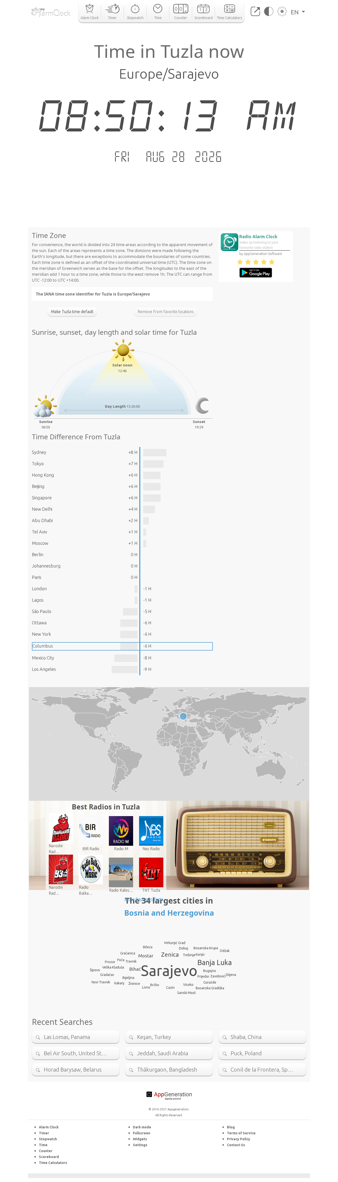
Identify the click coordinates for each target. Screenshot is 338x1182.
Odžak (225, 951)
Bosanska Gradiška (210, 988)
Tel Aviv (39, 531)
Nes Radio (151, 848)
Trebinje (189, 955)
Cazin (170, 988)
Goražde (209, 982)
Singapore (42, 497)
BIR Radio (90, 848)
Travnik (131, 961)
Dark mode (142, 1127)
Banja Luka (214, 962)
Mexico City (43, 657)
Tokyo (38, 463)
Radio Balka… (86, 890)
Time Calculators (53, 1163)
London (39, 588)
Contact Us (236, 1145)
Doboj (183, 948)
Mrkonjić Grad (174, 943)
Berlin (37, 554)
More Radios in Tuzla (143, 899)
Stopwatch (48, 1139)
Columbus (42, 645)
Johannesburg (46, 565)
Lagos (38, 599)
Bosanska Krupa (205, 948)
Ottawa (39, 622)
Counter (45, 1151)
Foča (120, 960)
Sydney (39, 452)
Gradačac (107, 975)
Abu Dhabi (42, 520)
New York (41, 634)
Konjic (200, 954)
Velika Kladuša (113, 967)
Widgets (140, 1139)
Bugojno (209, 971)
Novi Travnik (101, 982)
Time (43, 1145)
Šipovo (95, 970)
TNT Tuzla (151, 890)
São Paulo (41, 611)
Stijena (231, 975)
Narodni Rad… (56, 849)
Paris (36, 577)
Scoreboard (49, 1157)
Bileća (147, 947)
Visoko (188, 985)
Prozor (110, 962)
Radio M (121, 848)
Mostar (145, 955)
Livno (146, 987)
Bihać (135, 969)
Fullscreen (141, 1133)
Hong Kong (43, 474)
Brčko (154, 985)
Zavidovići (218, 976)
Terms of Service (241, 1133)
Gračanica (127, 953)
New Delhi (42, 509)
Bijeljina (128, 978)
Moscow (40, 543)
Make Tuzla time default (72, 311)
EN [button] (295, 12)
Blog (231, 1127)
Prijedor (203, 976)
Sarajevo (169, 970)
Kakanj (119, 983)
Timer (44, 1133)
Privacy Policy (238, 1139)
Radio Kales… (121, 890)
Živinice (134, 984)
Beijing (38, 486)
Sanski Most (186, 993)
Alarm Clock (49, 1127)
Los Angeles (44, 669)
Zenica (170, 954)
